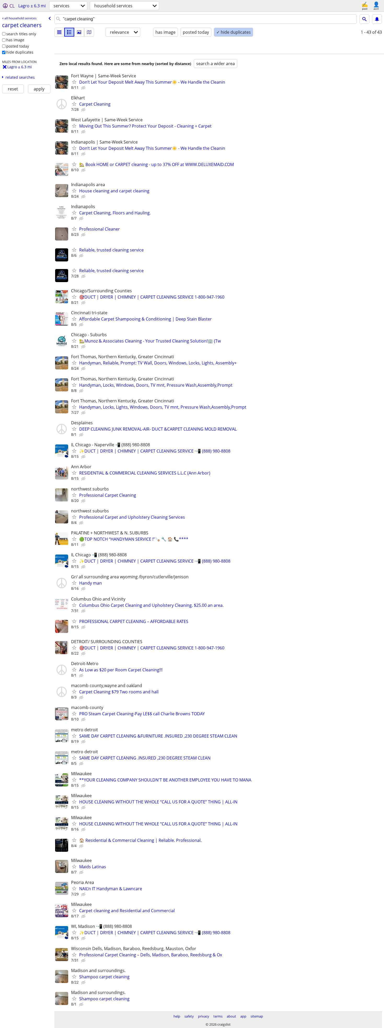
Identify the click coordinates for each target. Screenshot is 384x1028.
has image (15, 39)
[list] (59, 32)
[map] (89, 32)
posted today (17, 46)
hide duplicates (19, 52)
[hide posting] (84, 88)
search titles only (21, 33)
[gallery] (79, 32)
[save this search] (377, 19)
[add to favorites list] (74, 82)
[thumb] (69, 32)
